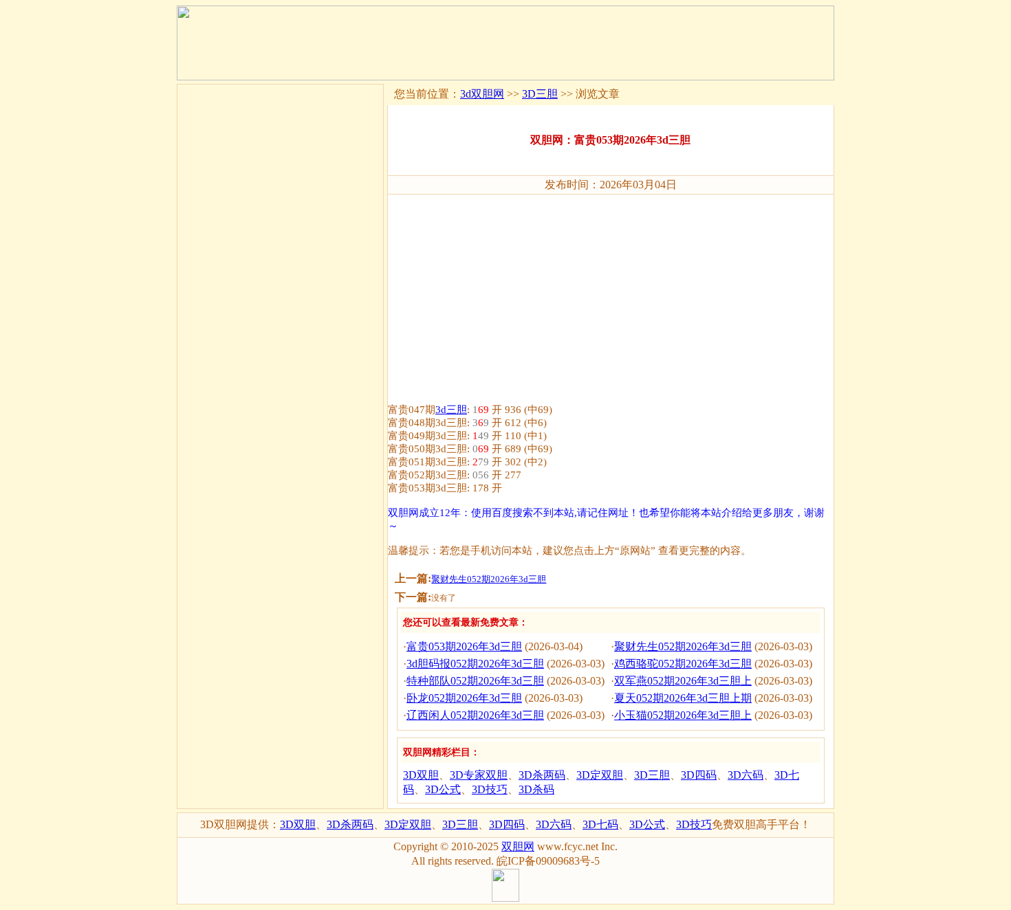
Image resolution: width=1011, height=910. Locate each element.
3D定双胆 (599, 775)
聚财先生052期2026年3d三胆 (488, 579)
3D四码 (699, 775)
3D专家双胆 (479, 775)
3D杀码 (536, 789)
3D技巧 (490, 789)
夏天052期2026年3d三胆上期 (683, 698)
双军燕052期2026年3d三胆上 (683, 681)
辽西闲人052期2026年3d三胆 (475, 715)
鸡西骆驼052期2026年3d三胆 (683, 663)
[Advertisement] (610, 293)
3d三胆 (451, 409)
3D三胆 (540, 94)
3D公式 (443, 789)
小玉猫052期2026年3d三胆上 (683, 715)
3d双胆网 (482, 94)
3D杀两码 (542, 775)
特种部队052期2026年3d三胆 (475, 681)
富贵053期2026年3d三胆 (464, 646)
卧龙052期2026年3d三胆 (464, 698)
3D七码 (600, 824)
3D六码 (745, 775)
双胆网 (517, 846)
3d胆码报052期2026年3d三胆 (475, 663)
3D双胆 (421, 775)
